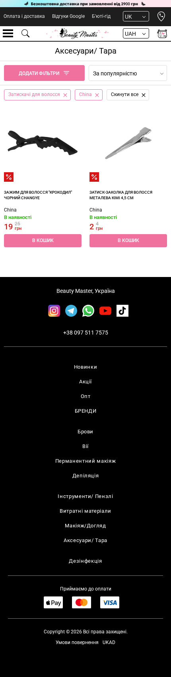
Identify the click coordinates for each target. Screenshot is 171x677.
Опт (86, 396)
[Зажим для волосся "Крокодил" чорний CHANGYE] (43, 143)
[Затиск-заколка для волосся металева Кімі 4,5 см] (128, 143)
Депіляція (85, 476)
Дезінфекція (85, 561)
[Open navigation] (8, 33)
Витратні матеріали (85, 511)
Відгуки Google (68, 16)
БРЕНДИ (86, 411)
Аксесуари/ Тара (85, 540)
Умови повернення (77, 642)
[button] (43, 240)
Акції (85, 382)
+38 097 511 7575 (85, 332)
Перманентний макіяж (85, 461)
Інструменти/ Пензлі (85, 496)
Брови (85, 432)
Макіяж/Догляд (85, 526)
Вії (85, 446)
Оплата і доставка (24, 16)
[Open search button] (26, 33)
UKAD (109, 642)
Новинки (85, 367)
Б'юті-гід (101, 16)
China (10, 210)
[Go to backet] (162, 33)
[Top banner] (85, 3)
